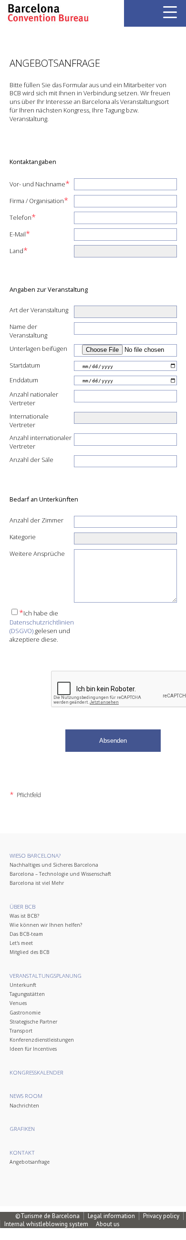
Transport (21, 1030)
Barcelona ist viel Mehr (37, 883)
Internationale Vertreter (29, 420)
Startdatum (25, 365)
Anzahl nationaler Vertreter (34, 398)
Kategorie (23, 537)
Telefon (23, 217)
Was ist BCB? (24, 915)
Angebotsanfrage (30, 1161)
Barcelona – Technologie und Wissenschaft (60, 874)
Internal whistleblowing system (46, 1224)
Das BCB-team (26, 934)
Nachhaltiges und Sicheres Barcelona (54, 864)
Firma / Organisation (39, 200)
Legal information (111, 1216)
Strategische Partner (33, 1021)
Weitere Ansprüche (37, 553)
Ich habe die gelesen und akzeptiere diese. (42, 625)
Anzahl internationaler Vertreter (41, 442)
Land (19, 250)
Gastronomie (25, 1012)
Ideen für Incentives (33, 1048)
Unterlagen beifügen (38, 348)
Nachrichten (24, 1105)
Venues (18, 1003)
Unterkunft (23, 985)
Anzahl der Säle (31, 459)
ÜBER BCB (22, 906)
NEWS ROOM (26, 1095)
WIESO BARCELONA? (35, 855)
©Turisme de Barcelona (47, 1216)
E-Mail (20, 233)
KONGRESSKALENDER (36, 1072)
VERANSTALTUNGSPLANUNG (46, 975)
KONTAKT (22, 1152)
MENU (169, 12)
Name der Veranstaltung (28, 330)
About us (108, 1224)
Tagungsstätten (27, 994)
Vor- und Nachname (40, 183)
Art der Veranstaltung (39, 310)
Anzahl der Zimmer (36, 520)
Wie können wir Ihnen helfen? (46, 925)
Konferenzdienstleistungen (42, 1039)
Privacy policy (161, 1216)
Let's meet (21, 943)
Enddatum (24, 380)
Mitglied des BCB (30, 952)
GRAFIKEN (22, 1128)
